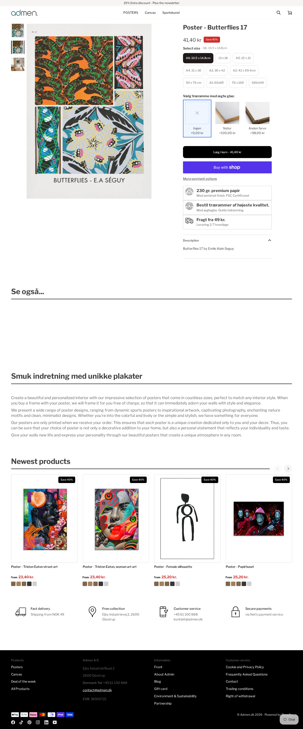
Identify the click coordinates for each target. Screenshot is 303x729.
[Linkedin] (46, 722)
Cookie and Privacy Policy (245, 667)
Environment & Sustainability (175, 696)
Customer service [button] (238, 660)
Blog (157, 681)
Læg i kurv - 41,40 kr (227, 152)
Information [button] (162, 660)
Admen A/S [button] (91, 660)
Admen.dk (247, 714)
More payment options (200, 179)
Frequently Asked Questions (247, 674)
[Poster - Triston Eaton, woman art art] (116, 584)
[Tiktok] (21, 722)
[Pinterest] (29, 722)
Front (158, 667)
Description (191, 240)
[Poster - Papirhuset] (259, 584)
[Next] (288, 469)
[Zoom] (35, 190)
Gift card (160, 689)
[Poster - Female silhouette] (187, 584)
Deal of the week (23, 681)
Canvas (16, 674)
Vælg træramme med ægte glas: (208, 96)
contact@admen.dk (97, 690)
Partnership (163, 703)
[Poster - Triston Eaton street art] (44, 584)
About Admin (164, 674)
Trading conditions (239, 689)
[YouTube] (55, 722)
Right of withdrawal (240, 696)
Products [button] (17, 660)
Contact (232, 681)
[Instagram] (38, 722)
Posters (17, 667)
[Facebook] (13, 722)
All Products (20, 689)
